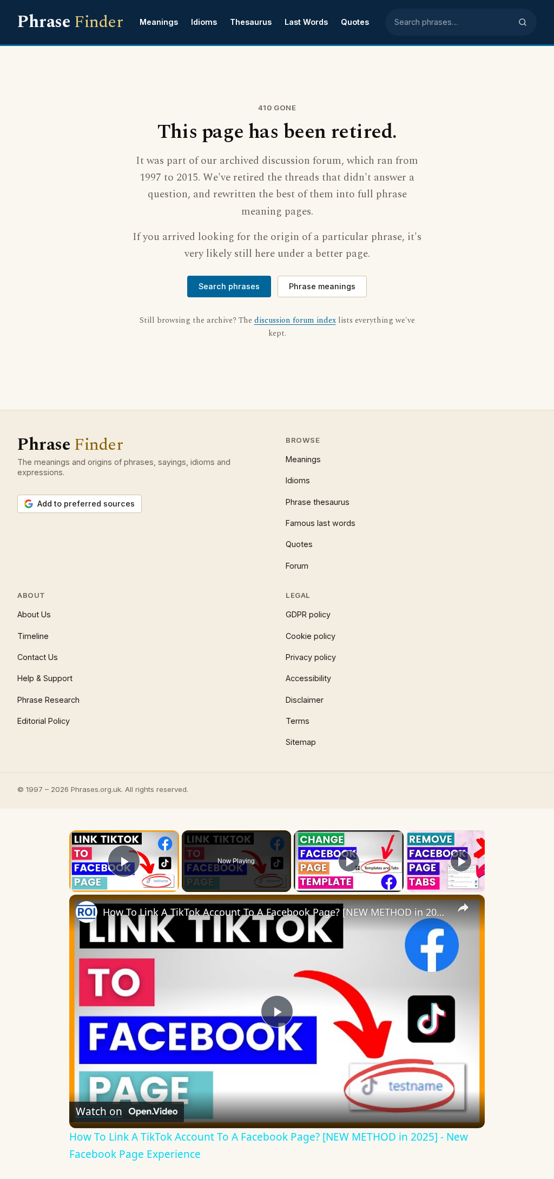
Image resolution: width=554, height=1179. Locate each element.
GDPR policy (308, 614)
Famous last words (320, 523)
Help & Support (44, 678)
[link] (86, 912)
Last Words (306, 21)
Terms (297, 720)
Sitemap (301, 742)
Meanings (159, 21)
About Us (34, 614)
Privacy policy (311, 657)
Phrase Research (48, 699)
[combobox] (452, 22)
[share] (463, 907)
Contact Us (37, 657)
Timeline (33, 636)
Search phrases (229, 286)
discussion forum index (295, 321)
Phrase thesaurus (317, 502)
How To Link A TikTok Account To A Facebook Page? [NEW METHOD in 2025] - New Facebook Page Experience (275, 911)
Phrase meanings (322, 286)
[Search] (523, 22)
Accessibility (308, 678)
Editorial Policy (43, 720)
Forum (297, 565)
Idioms (204, 21)
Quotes (355, 21)
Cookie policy (310, 636)
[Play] (349, 861)
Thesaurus (251, 21)
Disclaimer (305, 699)
